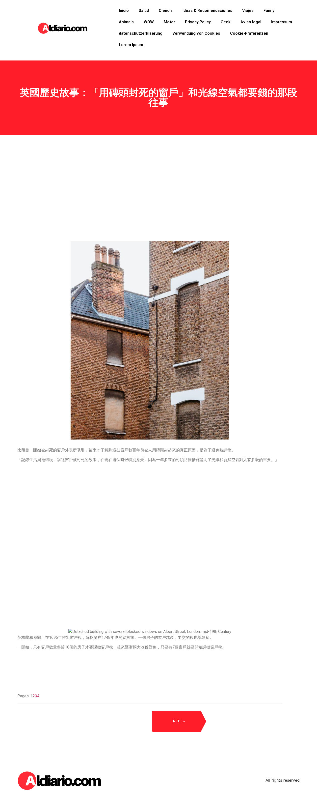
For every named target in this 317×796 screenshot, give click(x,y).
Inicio (124, 10)
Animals (126, 22)
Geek (226, 22)
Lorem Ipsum (131, 44)
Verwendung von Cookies (196, 33)
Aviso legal (250, 22)
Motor (169, 22)
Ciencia (166, 10)
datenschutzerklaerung (140, 33)
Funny (269, 10)
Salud (144, 10)
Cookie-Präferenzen (249, 33)
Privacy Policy (198, 22)
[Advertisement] (150, 208)
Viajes (248, 10)
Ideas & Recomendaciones (207, 10)
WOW (149, 22)
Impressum (281, 22)
